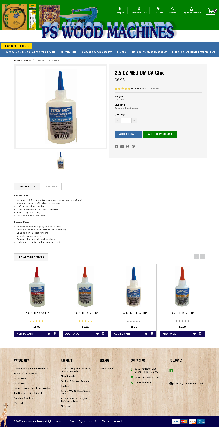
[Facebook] (116, 146)
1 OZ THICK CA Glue (182, 313)
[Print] (127, 146)
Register (196, 12)
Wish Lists (158, 12)
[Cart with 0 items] (210, 10)
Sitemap (65, 406)
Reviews (51, 186)
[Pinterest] (133, 146)
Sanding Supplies (23, 398)
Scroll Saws (20, 378)
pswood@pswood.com (147, 377)
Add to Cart (25, 333)
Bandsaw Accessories (26, 373)
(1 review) (136, 88)
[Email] (122, 146)
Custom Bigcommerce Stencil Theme (90, 421)
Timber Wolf (106, 368)
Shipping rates (69, 52)
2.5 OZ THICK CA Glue (85, 313)
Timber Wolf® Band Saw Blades (31, 368)
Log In (185, 12)
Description (27, 186)
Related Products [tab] (31, 257)
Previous (196, 256)
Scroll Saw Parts (23, 383)
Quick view (36, 287)
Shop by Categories (15, 46)
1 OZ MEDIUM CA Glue (133, 313)
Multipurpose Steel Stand (28, 393)
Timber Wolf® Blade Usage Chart (149, 52)
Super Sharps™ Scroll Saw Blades (32, 388)
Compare (120, 12)
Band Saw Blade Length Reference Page (193, 52)
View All (18, 403)
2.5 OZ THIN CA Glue (36, 313)
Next (202, 256)
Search (172, 12)
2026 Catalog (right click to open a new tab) (31, 52)
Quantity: (120, 114)
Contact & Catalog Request (97, 52)
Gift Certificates (139, 12)
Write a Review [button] (150, 88)
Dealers (121, 52)
